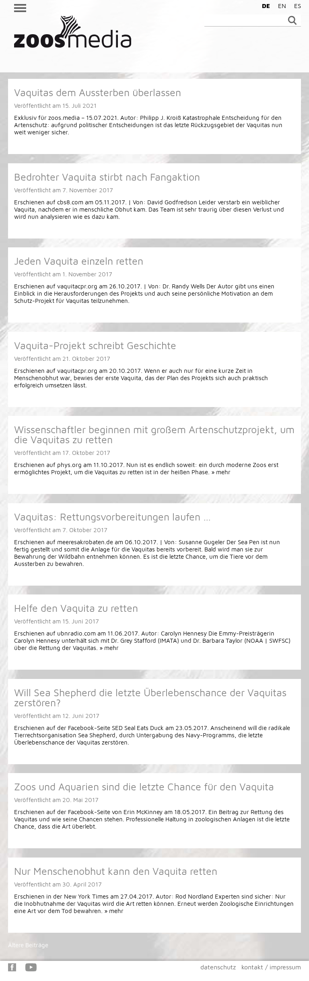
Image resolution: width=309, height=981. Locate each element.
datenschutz (218, 967)
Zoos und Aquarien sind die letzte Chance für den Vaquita (144, 786)
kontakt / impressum (271, 967)
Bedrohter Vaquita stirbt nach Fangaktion (107, 177)
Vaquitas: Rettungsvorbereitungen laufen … (112, 516)
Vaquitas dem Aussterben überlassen (97, 92)
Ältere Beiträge (28, 945)
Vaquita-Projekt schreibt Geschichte (95, 345)
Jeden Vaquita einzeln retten (78, 261)
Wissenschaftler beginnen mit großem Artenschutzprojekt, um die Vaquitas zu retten (154, 434)
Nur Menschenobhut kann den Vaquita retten (115, 871)
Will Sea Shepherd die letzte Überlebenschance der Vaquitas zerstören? (150, 697)
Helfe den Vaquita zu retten (76, 608)
